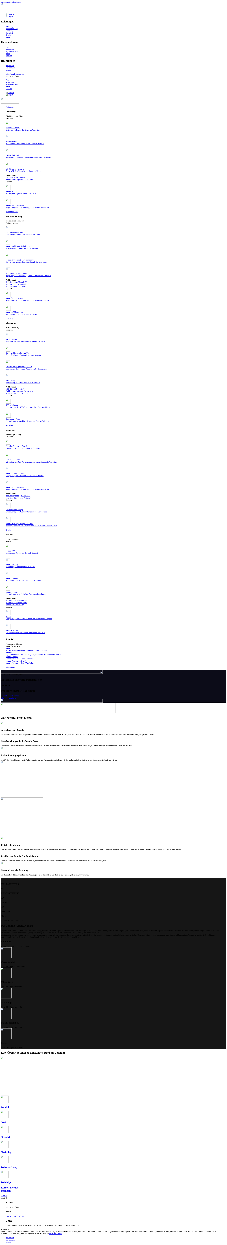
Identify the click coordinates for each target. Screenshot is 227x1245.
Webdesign (10, 27)
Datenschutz (10, 68)
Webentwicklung (12, 29)
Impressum (10, 66)
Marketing (9, 31)
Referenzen (10, 49)
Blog (7, 47)
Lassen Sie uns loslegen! (9, 1189)
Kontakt (9, 56)
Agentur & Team (12, 51)
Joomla (8, 37)
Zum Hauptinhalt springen (11, 2)
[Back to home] (10, 103)
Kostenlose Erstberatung (10, 696)
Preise (8, 54)
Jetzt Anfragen (11, 667)
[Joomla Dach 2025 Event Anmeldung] (58, 713)
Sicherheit (9, 33)
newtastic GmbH (55, 1234)
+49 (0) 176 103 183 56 (15, 1216)
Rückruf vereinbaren (8, 698)
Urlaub (8, 70)
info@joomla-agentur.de (15, 74)
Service (8, 35)
